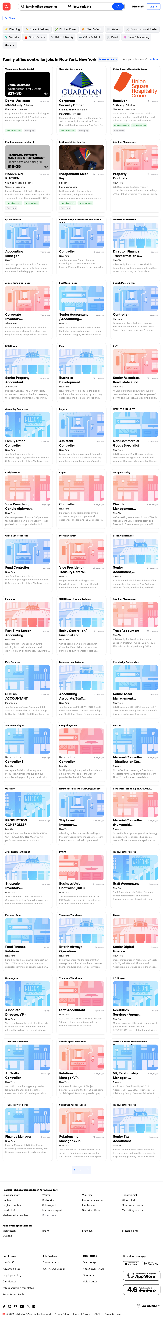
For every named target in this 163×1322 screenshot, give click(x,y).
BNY (115, 346)
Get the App (90, 1262)
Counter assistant (93, 1199)
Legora (63, 409)
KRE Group (11, 346)
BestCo (117, 725)
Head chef (9, 1210)
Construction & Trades (144, 29)
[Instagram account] (9, 1306)
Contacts (88, 1275)
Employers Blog (12, 1275)
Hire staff (138, 6)
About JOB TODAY (93, 1268)
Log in (153, 6)
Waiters (116, 29)
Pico (61, 346)
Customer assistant (133, 1204)
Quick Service (37, 37)
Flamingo (10, 599)
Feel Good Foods (68, 282)
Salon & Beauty (64, 37)
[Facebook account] (15, 1306)
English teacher (12, 1204)
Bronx (45, 1230)
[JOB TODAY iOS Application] (131, 1264)
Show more (49, 1215)
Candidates (9, 1281)
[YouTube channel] (22, 1306)
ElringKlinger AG (68, 725)
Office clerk (128, 1199)
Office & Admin (92, 37)
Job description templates (18, 1287)
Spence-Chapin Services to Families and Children (80, 220)
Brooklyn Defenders (124, 535)
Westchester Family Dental (19, 69)
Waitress (87, 1194)
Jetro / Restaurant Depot (18, 282)
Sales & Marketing (138, 37)
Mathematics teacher (15, 1215)
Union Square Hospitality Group (130, 69)
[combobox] (45, 6)
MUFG (62, 851)
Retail (114, 37)
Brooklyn (87, 1230)
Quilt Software (13, 219)
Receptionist (129, 1194)
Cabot (116, 915)
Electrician (88, 1204)
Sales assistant (11, 1194)
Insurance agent (52, 1210)
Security (14, 37)
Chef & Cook (94, 29)
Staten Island (130, 1230)
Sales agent (49, 1204)
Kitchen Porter (68, 29)
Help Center (90, 1281)
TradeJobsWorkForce (124, 851)
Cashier (7, 1199)
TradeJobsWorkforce (70, 915)
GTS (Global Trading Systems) (75, 599)
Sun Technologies (15, 725)
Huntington (11, 978)
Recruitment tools (13, 1294)
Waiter (46, 1194)
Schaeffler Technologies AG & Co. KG (132, 788)
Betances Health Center (72, 662)
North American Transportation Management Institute (130, 1042)
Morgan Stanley (121, 472)
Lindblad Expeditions (124, 219)
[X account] (28, 1306)
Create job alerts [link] (108, 59)
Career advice (51, 1262)
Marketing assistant (133, 1210)
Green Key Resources (16, 409)
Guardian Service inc (70, 69)
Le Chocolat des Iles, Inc (72, 142)
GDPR (97, 1314)
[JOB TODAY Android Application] (151, 1264)
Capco (62, 472)
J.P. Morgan (119, 978)
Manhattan (9, 1230)
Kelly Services (12, 662)
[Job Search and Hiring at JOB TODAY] (7, 6)
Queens (7, 1235)
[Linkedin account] (33, 1306)
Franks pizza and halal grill (19, 142)
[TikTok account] (4, 1306)
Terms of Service (81, 1314)
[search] (118, 6)
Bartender (48, 1199)
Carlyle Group (12, 472)
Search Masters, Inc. (124, 282)
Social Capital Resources (72, 1041)
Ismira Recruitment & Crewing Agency (79, 788)
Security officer (91, 1210)
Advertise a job (12, 1268)
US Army (10, 788)
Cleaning (14, 29)
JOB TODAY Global (54, 1268)
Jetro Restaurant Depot (17, 851)
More (8, 45)
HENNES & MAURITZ (124, 409)
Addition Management (125, 142)
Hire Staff (8, 1262)
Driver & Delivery (40, 29)
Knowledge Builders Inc (126, 662)
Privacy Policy (62, 1314)
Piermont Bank (13, 915)
